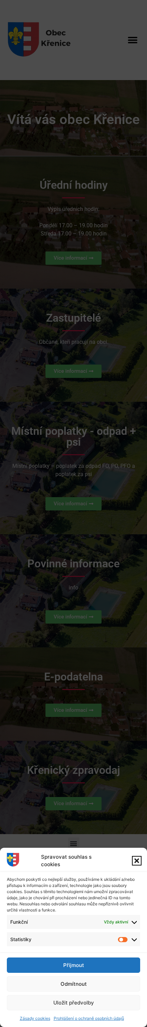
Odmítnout (74, 984)
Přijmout (73, 965)
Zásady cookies (35, 1018)
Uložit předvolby (73, 1002)
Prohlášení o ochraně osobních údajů (89, 1018)
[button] (136, 860)
